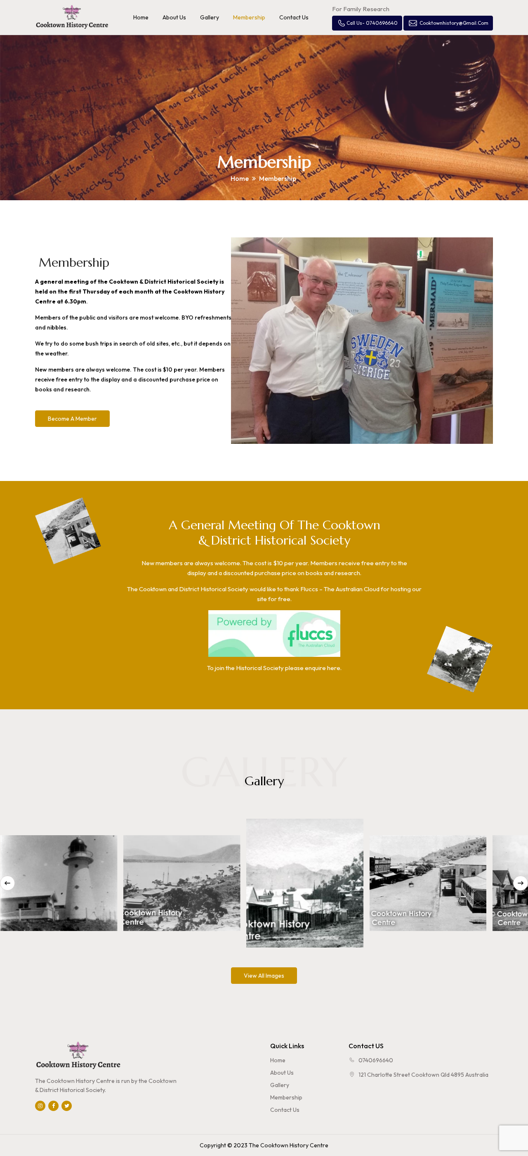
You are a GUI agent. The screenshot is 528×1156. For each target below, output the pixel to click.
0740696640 (375, 1060)
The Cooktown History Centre (288, 1145)
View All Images (264, 975)
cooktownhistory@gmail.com (454, 23)
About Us (282, 1072)
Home (240, 178)
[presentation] (7, 883)
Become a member (72, 418)
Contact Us (284, 1109)
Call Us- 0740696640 (372, 23)
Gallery (279, 1085)
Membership (286, 1097)
